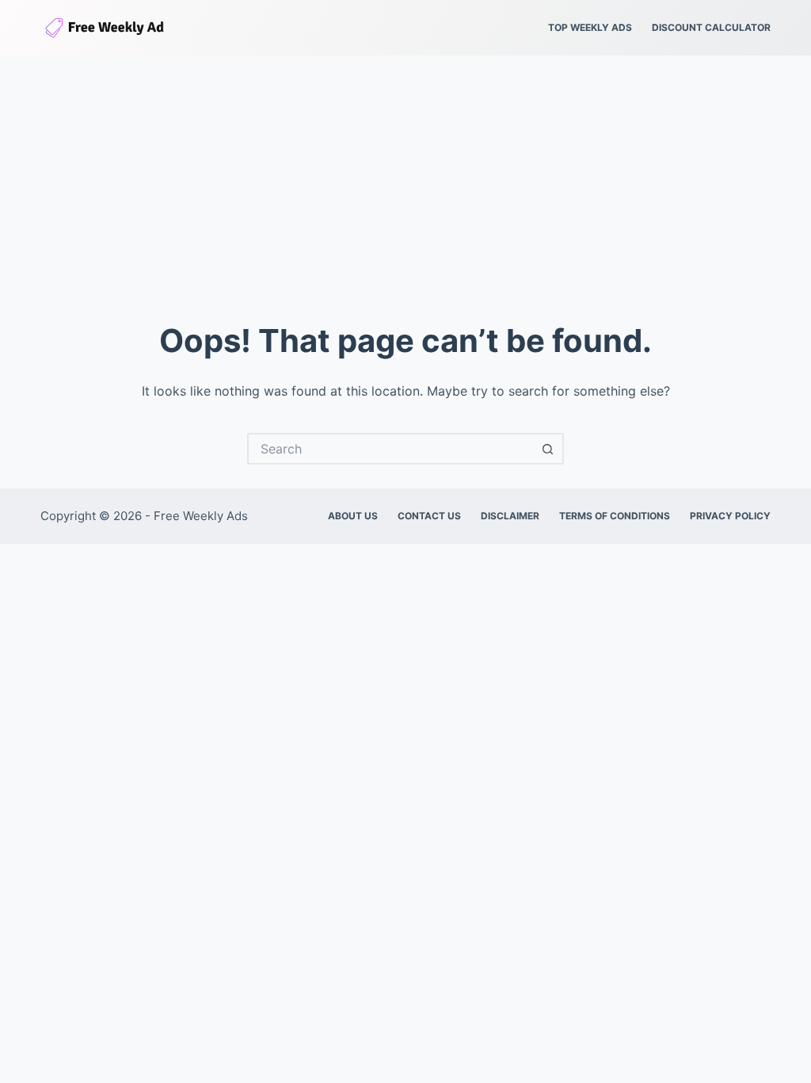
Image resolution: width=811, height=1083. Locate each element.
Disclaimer (510, 516)
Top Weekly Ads (590, 27)
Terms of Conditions (614, 516)
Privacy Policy (730, 516)
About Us (353, 516)
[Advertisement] (405, 174)
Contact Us (429, 516)
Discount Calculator (711, 27)
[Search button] (548, 449)
